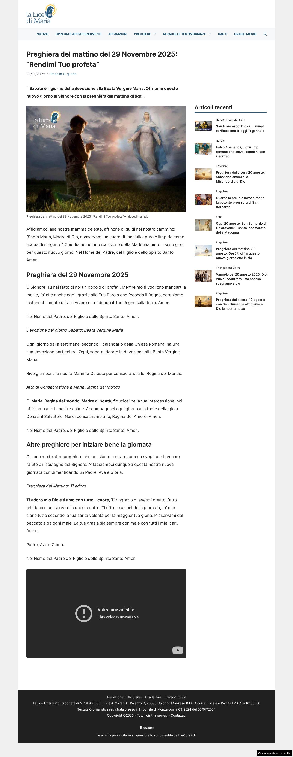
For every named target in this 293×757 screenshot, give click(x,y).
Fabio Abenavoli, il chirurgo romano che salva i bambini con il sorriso (240, 151)
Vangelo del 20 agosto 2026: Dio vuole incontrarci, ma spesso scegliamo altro (241, 278)
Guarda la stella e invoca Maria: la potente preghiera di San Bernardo (240, 202)
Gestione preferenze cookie (274, 753)
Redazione (115, 697)
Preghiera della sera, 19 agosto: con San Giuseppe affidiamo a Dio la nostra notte (240, 304)
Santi (222, 34)
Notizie (43, 34)
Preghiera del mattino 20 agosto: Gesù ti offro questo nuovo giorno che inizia (238, 253)
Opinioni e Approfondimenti (78, 34)
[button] (265, 34)
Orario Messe (245, 34)
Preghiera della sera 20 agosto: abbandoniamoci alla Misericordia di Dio (240, 176)
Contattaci (178, 715)
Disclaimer (153, 697)
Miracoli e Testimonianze (184, 34)
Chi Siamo (134, 697)
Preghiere (142, 34)
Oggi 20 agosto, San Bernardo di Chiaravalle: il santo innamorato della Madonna (241, 227)
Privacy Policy (175, 697)
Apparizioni (117, 34)
